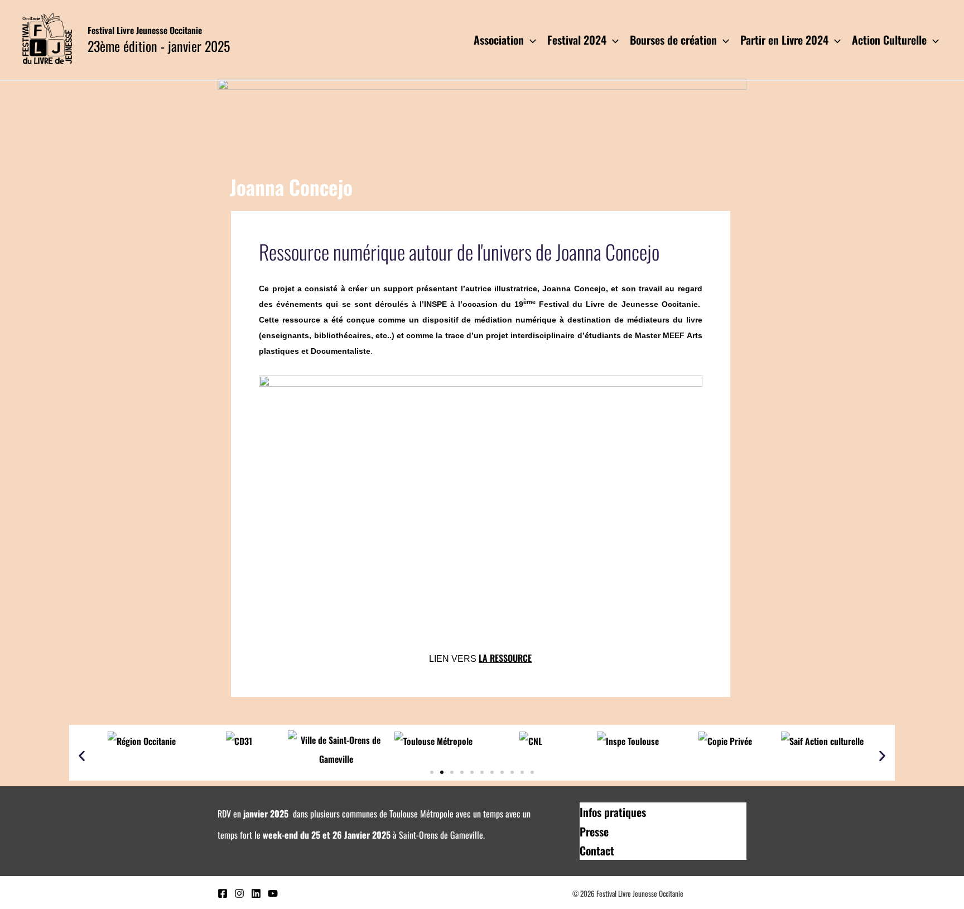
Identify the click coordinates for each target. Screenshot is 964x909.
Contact (597, 850)
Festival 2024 (576, 39)
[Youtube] (273, 893)
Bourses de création (673, 39)
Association (499, 39)
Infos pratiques (613, 812)
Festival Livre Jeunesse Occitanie (145, 30)
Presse (594, 831)
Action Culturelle (889, 39)
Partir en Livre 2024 (784, 39)
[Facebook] (223, 893)
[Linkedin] (256, 893)
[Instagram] (239, 893)
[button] (82, 756)
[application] (530, 39)
